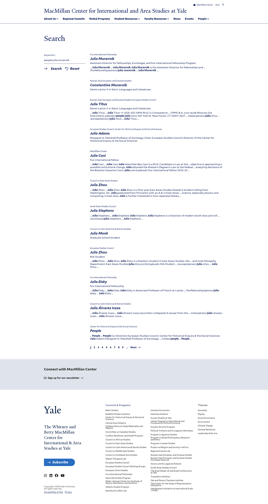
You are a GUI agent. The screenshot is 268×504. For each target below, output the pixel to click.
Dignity (201, 414)
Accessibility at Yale (53, 492)
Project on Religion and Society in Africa (169, 447)
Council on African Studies (118, 440)
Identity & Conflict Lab (116, 491)
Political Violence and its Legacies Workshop (172, 431)
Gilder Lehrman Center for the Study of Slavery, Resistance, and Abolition (124, 482)
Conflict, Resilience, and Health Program (124, 436)
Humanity (202, 410)
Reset (74, 68)
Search (56, 68)
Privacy (68, 492)
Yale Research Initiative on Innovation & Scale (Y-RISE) (172, 490)
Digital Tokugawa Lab (116, 459)
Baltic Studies (112, 410)
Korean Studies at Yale (161, 418)
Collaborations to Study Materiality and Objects (124, 427)
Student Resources (125, 18)
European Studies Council (117, 463)
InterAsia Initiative (159, 414)
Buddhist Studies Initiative (118, 414)
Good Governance (206, 418)
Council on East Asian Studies (119, 444)
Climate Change (205, 426)
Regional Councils (74, 18)
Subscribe (60, 462)
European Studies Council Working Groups (125, 467)
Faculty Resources (155, 18)
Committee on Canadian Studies (121, 432)
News (177, 18)
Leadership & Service (207, 433)
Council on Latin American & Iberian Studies (126, 447)
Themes (203, 405)
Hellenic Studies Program (117, 487)
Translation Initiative (160, 477)
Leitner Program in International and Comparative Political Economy (168, 422)
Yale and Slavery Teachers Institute (167, 481)
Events (189, 18)
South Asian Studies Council (164, 468)
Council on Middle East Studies (120, 451)
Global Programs (99, 18)
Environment (204, 422)
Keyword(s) (49, 55)
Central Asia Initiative (116, 423)
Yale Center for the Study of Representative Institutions (171, 485)
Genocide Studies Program (118, 478)
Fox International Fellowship (119, 474)
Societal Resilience (206, 430)
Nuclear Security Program (163, 427)
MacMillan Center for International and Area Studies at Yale (115, 10)
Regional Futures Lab (160, 451)
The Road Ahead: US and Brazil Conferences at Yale (171, 472)
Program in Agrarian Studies (164, 435)
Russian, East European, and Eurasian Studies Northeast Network (171, 459)
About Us (50, 18)
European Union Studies (117, 470)
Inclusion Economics (160, 410)
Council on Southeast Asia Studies (121, 455)
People (202, 18)
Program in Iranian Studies (163, 444)
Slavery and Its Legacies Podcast (166, 464)
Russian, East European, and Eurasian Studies (171, 455)
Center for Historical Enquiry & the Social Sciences (125, 418)
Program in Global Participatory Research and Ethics (170, 439)
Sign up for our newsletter (63, 377)
